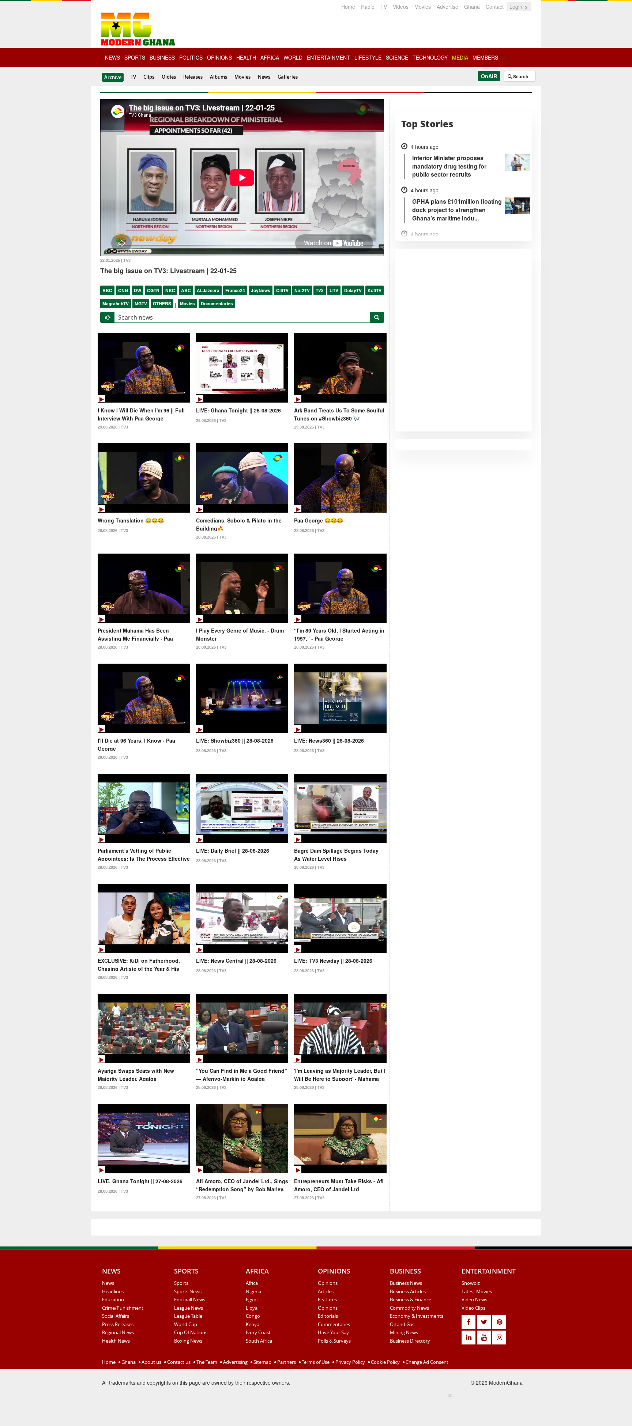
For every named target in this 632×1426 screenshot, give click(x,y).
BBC (107, 290)
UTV (334, 290)
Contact (495, 6)
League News (188, 1308)
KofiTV (374, 290)
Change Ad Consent (426, 1362)
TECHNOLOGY (430, 57)
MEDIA (460, 57)
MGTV (141, 303)
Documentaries (217, 303)
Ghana (472, 6)
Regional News (118, 1332)
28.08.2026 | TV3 (113, 530)
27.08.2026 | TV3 (211, 1198)
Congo (253, 1316)
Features (327, 1299)
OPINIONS (219, 57)
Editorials (328, 1316)
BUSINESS (162, 57)
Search (520, 76)
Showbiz (471, 1283)
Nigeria (253, 1291)
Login (516, 6)
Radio (368, 6)
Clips (148, 76)
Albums (218, 76)
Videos (401, 6)
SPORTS (134, 57)
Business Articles (408, 1291)
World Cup (185, 1324)
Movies (422, 6)
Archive (112, 77)
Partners (286, 1362)
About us (150, 1362)
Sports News (188, 1291)
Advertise (447, 6)
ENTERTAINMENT (328, 57)
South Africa (259, 1341)
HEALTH (246, 57)
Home (348, 6)
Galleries (288, 76)
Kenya (252, 1324)
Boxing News (188, 1341)
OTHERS (162, 303)
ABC (186, 290)
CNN (123, 290)
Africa (252, 1283)
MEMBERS (485, 57)
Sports (181, 1283)
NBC (170, 290)
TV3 (320, 290)
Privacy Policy (349, 1362)
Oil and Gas (402, 1324)
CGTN (153, 290)
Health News (116, 1341)
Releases (193, 76)
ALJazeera (208, 290)
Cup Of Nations (190, 1332)
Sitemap (261, 1362)
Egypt (252, 1299)
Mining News (404, 1332)
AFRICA (269, 57)
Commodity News (409, 1308)
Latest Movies (477, 1291)
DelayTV (353, 290)
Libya (251, 1308)
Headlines (113, 1291)
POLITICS (191, 57)
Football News (189, 1299)
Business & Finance (410, 1299)
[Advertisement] (313, 1408)
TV (383, 6)
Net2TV (302, 290)
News (264, 76)
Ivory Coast (258, 1332)
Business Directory (410, 1341)
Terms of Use (315, 1362)
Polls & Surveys (334, 1341)
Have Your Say (333, 1332)
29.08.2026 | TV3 (113, 427)
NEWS (112, 57)
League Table (188, 1316)
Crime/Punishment (122, 1308)
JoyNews (260, 290)
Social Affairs (115, 1316)
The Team (206, 1362)
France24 (235, 290)
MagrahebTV (115, 303)
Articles (326, 1291)
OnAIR (489, 76)
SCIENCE (397, 57)
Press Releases (117, 1324)
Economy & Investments (416, 1316)
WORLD (292, 57)
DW (137, 290)
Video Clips (473, 1308)
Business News (406, 1283)
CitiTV (282, 290)
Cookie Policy (385, 1362)
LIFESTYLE (367, 57)
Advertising (235, 1362)
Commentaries (334, 1324)
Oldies (169, 76)
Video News (474, 1299)
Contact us (178, 1362)
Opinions (328, 1283)
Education (113, 1299)
